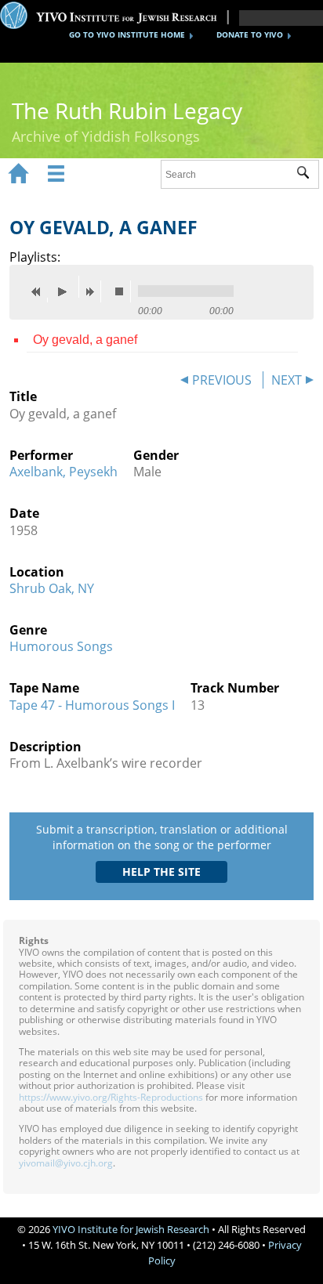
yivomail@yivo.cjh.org (66, 1163)
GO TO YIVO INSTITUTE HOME (127, 34)
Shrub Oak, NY (51, 588)
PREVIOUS (222, 380)
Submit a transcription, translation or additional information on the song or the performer (162, 837)
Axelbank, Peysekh (63, 471)
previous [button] (40, 291)
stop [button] (123, 291)
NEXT (286, 380)
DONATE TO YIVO (249, 34)
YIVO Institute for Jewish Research (131, 1229)
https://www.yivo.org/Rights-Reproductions (111, 1097)
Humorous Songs (61, 646)
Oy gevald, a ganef (85, 339)
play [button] (66, 287)
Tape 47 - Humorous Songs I (92, 705)
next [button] (93, 291)
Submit (308, 174)
